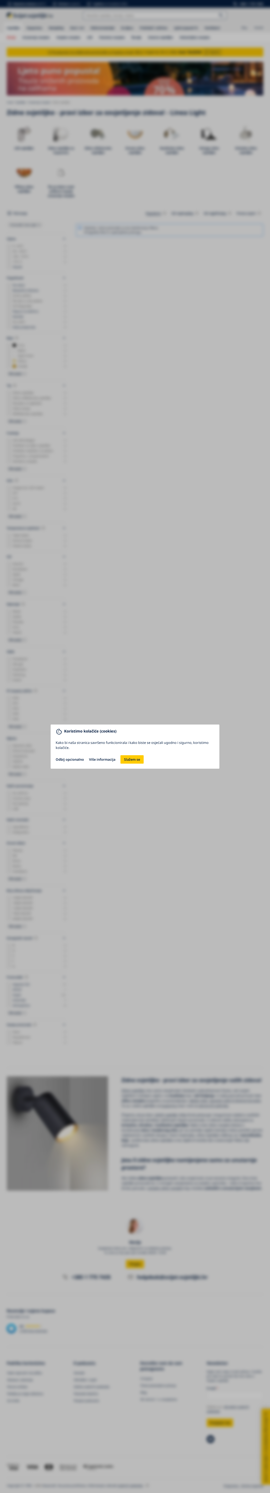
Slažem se (132, 759)
